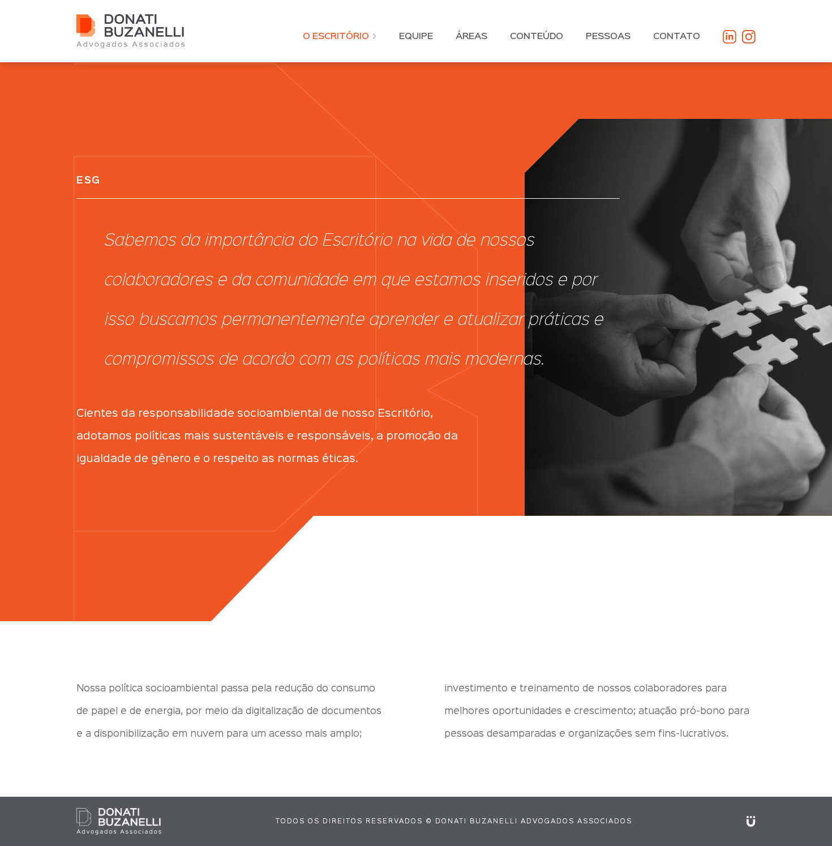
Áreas (471, 37)
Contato (676, 37)
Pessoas (608, 37)
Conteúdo (536, 37)
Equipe (416, 37)
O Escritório (336, 37)
